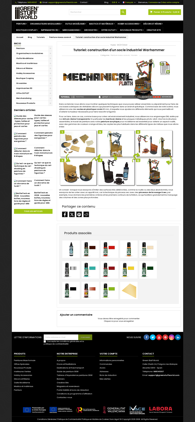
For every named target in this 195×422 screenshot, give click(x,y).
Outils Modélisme (75, 23)
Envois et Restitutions (66, 364)
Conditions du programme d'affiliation (74, 393)
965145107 (32, 2)
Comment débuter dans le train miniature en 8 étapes (43, 151)
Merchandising (71, 30)
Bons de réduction (108, 375)
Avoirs (102, 367)
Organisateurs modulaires (45, 23)
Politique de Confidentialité (69, 419)
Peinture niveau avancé (120, 55)
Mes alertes (105, 379)
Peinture (21, 23)
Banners (61, 379)
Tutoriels (134, 55)
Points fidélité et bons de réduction (73, 390)
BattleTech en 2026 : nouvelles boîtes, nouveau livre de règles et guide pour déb (42, 197)
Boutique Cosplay (26, 30)
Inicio (17, 43)
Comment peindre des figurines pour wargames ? (43, 135)
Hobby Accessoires (128, 23)
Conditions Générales (46, 419)
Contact (83, 2)
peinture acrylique (110, 121)
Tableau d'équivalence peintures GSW (75, 375)
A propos (61, 360)
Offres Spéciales (21, 364)
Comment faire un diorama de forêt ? (42, 183)
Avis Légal (114, 419)
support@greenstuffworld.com (62, 2)
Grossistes (90, 30)
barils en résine (113, 119)
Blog (106, 2)
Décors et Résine (152, 23)
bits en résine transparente (76, 119)
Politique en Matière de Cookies (95, 419)
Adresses (104, 371)
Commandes (106, 364)
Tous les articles (33, 211)
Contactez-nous (64, 397)
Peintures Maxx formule (24, 360)
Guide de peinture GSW (68, 371)
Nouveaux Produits (131, 30)
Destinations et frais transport (70, 367)
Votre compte (108, 353)
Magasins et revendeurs (68, 386)
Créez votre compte (170, 2)
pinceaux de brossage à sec (152, 192)
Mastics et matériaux (101, 23)
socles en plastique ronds (89, 109)
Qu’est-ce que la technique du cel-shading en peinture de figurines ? (43, 167)
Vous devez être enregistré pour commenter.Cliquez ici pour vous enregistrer (119, 319)
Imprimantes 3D (49, 30)
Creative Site (154, 30)
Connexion (153, 2)
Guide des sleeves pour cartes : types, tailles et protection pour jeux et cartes (43, 120)
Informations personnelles (112, 360)
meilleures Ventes (22, 371)
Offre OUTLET (108, 30)
